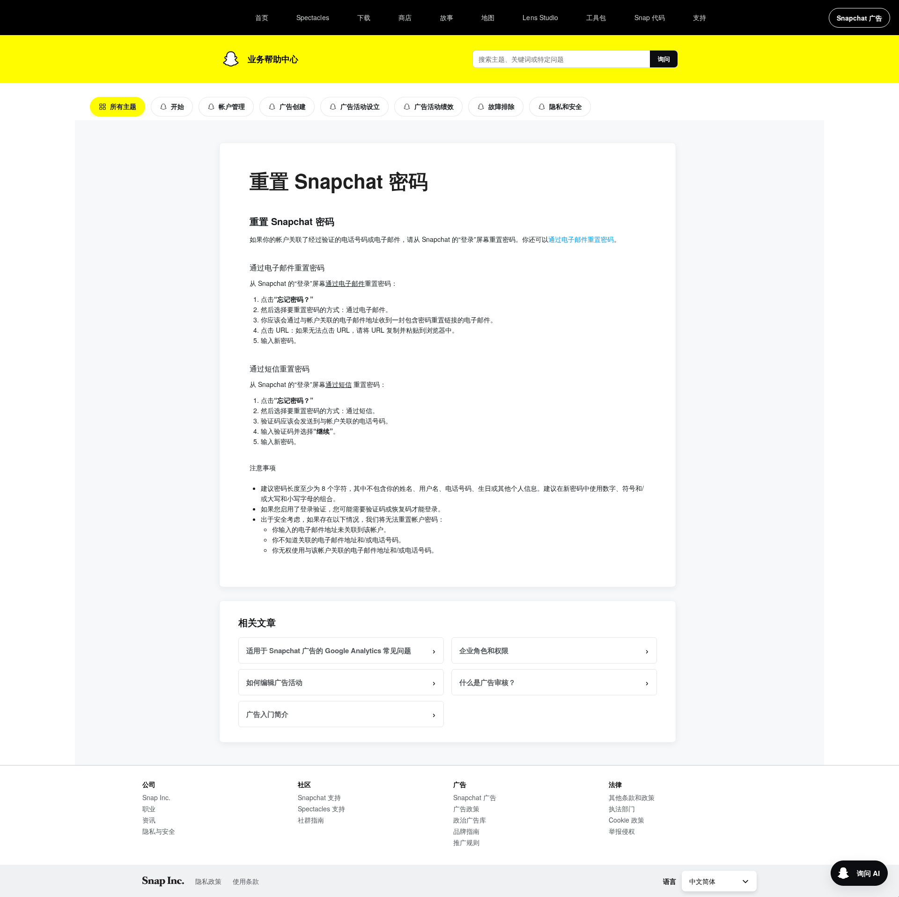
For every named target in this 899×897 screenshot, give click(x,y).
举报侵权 (622, 831)
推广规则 (466, 842)
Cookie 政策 (626, 819)
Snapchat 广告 (474, 797)
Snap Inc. (156, 797)
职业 (148, 808)
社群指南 (311, 819)
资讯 (148, 819)
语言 (669, 881)
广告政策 (466, 808)
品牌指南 (466, 831)
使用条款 (246, 881)
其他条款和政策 (632, 797)
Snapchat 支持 (319, 797)
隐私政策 (208, 881)
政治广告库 (469, 819)
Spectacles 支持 (321, 808)
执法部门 (622, 808)
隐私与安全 (158, 831)
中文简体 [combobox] (702, 881)
